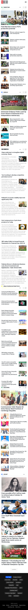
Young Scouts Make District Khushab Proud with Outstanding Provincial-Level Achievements (9, 293)
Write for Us (17, 607)
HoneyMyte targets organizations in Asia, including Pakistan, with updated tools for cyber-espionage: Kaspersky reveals (9, 332)
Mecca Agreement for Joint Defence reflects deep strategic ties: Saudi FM (17, 120)
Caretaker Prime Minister (11, 587)
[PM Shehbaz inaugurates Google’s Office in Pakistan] (23, 354)
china (21, 579)
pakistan (20, 593)
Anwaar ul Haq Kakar (10, 593)
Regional (7, 387)
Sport (6, 474)
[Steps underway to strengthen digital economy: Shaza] (23, 159)
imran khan (7, 579)
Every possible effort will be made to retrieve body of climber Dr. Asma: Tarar (13, 495)
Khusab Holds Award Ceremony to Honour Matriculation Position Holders (9, 322)
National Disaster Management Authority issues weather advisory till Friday (18, 63)
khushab (15, 579)
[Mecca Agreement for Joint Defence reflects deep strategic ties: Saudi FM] (5, 121)
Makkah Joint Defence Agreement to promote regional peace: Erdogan (18, 128)
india (10, 595)
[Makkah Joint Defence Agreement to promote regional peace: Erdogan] (5, 128)
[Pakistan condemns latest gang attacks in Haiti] (5, 41)
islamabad (16, 595)
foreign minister (17, 577)
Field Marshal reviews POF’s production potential (11, 27)
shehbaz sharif (13, 590)
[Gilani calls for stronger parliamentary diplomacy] (5, 56)
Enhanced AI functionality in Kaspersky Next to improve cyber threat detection (9, 303)
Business (5, 149)
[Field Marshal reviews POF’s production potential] (14, 17)
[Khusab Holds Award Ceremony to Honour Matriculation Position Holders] (23, 322)
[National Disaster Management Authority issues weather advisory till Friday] (5, 64)
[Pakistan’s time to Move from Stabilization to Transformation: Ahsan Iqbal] (5, 71)
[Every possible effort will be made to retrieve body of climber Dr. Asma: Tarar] (13, 484)
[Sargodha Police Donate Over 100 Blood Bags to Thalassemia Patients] (5, 453)
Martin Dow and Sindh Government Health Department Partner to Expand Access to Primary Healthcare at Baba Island (9, 344)
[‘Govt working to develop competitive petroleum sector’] (23, 181)
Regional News (22, 605)
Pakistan (7, 7)
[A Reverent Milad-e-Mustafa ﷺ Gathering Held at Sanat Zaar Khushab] (5, 468)
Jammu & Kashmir (14, 605)
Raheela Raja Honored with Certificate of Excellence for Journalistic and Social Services (18, 445)
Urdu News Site (11, 607)
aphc (21, 587)
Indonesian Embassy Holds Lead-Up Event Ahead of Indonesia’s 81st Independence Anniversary (13, 113)
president (18, 582)
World (6, 92)
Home (4, 605)
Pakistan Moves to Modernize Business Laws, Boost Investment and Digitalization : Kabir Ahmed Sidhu (13, 265)
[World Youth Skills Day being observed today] (5, 136)
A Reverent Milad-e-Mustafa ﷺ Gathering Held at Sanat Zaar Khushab (17, 467)
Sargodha (11, 585)
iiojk (17, 585)
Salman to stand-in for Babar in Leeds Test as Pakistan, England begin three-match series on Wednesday (12, 539)
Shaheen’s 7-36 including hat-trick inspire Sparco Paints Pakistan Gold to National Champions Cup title (13, 562)
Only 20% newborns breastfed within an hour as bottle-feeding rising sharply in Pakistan (9, 363)
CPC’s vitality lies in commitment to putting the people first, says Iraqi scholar (18, 143)
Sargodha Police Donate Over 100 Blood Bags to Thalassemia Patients (18, 453)
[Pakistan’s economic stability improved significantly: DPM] (23, 204)
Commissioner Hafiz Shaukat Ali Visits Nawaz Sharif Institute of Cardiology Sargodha (12, 409)
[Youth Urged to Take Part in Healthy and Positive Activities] (5, 423)
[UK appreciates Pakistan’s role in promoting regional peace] (5, 86)
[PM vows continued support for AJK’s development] (5, 34)
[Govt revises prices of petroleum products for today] (23, 227)
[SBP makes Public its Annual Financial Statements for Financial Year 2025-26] (23, 248)
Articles (7, 605)
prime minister (10, 582)
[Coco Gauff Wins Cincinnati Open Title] (13, 507)
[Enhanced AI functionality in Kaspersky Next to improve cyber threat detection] (23, 303)
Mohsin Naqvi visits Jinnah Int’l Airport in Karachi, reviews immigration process (17, 48)
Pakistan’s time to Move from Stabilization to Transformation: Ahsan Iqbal (17, 71)
